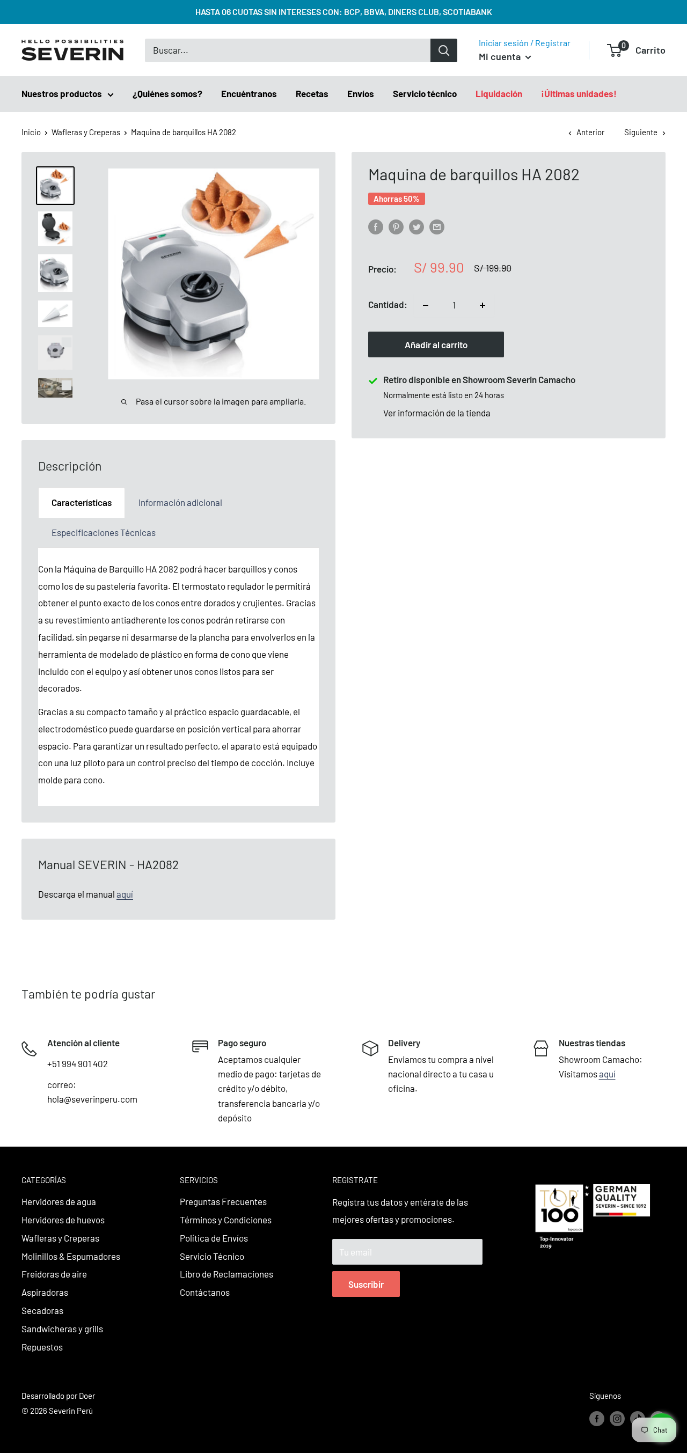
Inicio (31, 132)
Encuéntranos (249, 93)
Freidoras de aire (54, 1273)
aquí (124, 894)
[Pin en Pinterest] (396, 225)
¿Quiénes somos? (167, 93)
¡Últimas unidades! (579, 93)
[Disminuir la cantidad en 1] (425, 305)
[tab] (81, 502)
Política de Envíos (214, 1237)
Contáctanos (205, 1292)
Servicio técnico (425, 93)
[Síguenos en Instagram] (617, 1418)
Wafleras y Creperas (86, 132)
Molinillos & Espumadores (70, 1256)
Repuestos (42, 1346)
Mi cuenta (501, 56)
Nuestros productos (61, 93)
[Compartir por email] (436, 225)
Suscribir (366, 1284)
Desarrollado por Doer (58, 1395)
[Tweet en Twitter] (416, 225)
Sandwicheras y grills (62, 1328)
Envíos (360, 93)
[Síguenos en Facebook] (596, 1418)
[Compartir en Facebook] (375, 225)
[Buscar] (443, 50)
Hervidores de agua (58, 1201)
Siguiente (640, 132)
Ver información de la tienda (437, 413)
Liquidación (499, 93)
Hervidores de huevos (63, 1219)
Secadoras (42, 1310)
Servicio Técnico (212, 1256)
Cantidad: (387, 304)
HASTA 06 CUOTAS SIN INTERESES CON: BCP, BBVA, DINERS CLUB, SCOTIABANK (343, 11)
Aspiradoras (44, 1292)
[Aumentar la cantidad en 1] (482, 305)
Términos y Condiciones (226, 1219)
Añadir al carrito (436, 345)
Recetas (312, 93)
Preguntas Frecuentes (223, 1201)
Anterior (590, 132)
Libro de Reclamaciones (226, 1273)
